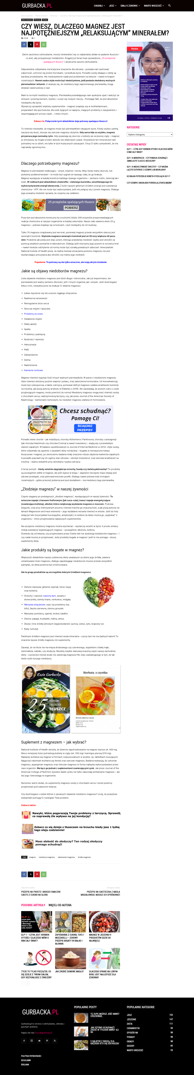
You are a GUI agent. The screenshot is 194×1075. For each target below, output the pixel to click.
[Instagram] (32, 1041)
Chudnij (98, 5)
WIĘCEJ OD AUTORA (60, 905)
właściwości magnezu (66, 857)
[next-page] (27, 983)
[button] (169, 6)
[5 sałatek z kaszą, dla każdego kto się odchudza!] (81, 1045)
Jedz (111, 5)
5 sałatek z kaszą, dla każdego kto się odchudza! (104, 1042)
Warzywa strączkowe (34, 604)
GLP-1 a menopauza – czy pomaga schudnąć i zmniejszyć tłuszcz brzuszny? (147, 159)
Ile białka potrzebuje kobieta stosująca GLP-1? (148, 176)
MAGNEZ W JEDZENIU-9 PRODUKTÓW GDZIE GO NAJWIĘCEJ (100, 937)
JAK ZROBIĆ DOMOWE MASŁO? (69, 971)
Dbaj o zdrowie (129, 5)
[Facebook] (24, 44)
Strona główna (27, 16)
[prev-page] (23, 983)
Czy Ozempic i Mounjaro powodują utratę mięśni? (149, 183)
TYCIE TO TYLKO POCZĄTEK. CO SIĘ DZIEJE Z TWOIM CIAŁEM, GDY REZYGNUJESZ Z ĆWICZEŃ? (36, 974)
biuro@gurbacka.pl (43, 1032)
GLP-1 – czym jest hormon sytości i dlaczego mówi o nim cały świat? (35, 937)
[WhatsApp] (43, 44)
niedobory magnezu (47, 857)
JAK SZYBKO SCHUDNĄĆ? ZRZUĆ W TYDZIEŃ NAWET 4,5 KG (104, 1029)
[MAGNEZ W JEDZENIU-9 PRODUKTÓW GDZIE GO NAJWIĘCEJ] (104, 921)
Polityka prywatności (31, 1056)
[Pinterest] (37, 44)
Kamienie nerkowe (33, 370)
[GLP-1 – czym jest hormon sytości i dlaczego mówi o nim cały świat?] (36, 921)
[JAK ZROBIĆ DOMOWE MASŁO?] (70, 958)
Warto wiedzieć (153, 5)
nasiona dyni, (49, 595)
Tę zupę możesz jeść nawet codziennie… (104, 1015)
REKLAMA (25, 1064)
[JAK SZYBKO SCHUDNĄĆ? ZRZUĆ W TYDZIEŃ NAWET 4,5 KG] (81, 1031)
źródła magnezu (84, 857)
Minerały (53, 16)
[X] (30, 44)
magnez (32, 857)
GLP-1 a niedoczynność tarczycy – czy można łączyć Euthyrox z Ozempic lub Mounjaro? (147, 168)
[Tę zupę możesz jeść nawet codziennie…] (81, 1018)
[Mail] (39, 1041)
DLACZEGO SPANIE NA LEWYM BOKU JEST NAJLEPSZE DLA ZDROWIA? (103, 974)
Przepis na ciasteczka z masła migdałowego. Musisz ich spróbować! (100, 893)
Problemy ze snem (33, 313)
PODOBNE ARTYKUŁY (33, 905)
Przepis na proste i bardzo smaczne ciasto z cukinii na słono (41, 893)
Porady (45, 20)
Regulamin (26, 1060)
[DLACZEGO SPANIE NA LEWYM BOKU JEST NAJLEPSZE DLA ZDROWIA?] (104, 958)
